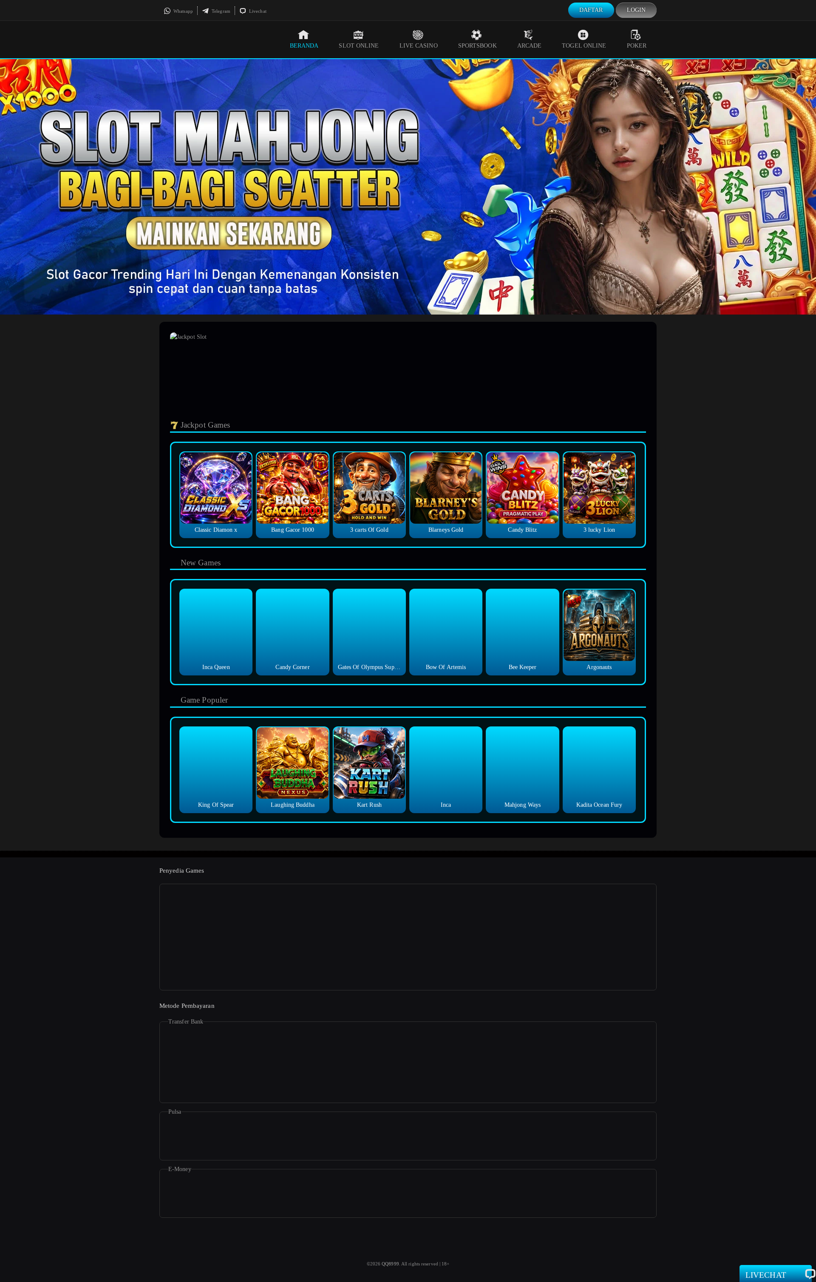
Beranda (304, 46)
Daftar (591, 10)
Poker (637, 46)
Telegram (220, 11)
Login (636, 10)
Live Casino (419, 46)
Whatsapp (182, 11)
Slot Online (359, 46)
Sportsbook (477, 46)
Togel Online (584, 46)
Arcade (529, 46)
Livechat (257, 11)
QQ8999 (390, 1263)
